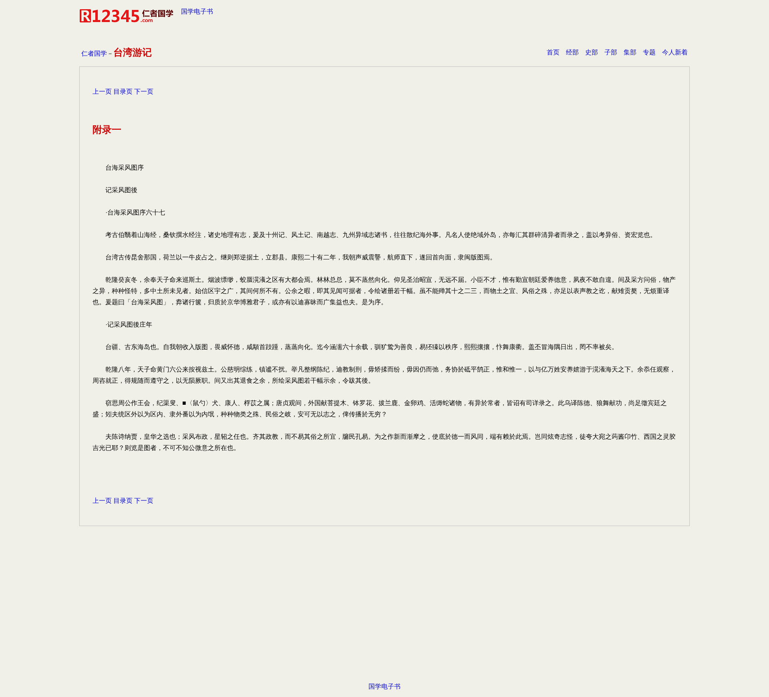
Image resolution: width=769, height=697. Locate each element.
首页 (553, 52)
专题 (649, 52)
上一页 (102, 91)
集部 (630, 52)
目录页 (123, 91)
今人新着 (675, 52)
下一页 (143, 91)
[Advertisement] (384, 616)
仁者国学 (94, 53)
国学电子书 (197, 11)
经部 (572, 52)
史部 (591, 52)
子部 (610, 52)
